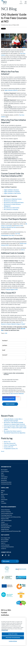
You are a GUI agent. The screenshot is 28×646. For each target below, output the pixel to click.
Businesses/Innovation (6, 482)
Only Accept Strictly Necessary (13, 637)
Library (2, 496)
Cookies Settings (13, 641)
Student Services (5, 529)
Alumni (2, 475)
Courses (3, 497)
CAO (6, 333)
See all (2, 451)
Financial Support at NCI (12, 289)
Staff (2, 473)
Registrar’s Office (5, 518)
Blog (2, 492)
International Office (5, 527)
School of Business (5, 509)
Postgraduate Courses (11, 448)
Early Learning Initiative (6, 520)
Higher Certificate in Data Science (12, 193)
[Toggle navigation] (25, 2)
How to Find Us (4, 541)
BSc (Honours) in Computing (11, 209)
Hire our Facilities (5, 539)
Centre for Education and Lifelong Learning (10, 517)
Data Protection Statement (17, 393)
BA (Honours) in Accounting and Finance (14, 202)
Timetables (3, 503)
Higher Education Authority (11, 90)
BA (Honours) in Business (10, 201)
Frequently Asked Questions (7, 546)
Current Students (5, 471)
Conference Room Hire (6, 484)
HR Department (4, 524)
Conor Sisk (8, 25)
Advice (7, 441)
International (4, 478)
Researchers (4, 480)
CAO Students (4, 476)
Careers (3, 522)
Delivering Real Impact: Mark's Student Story (15, 426)
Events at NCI (8, 447)
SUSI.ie (23, 249)
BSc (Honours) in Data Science (11, 207)
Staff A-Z (3, 543)
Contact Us (3, 548)
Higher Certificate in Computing (12, 191)
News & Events (4, 494)
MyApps (3, 490)
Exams (2, 501)
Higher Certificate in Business (11, 190)
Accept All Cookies (12, 634)
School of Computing (10, 445)
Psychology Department (6, 515)
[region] (13, 631)
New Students (4, 469)
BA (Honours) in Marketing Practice (13, 199)
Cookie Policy (5, 630)
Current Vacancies (5, 545)
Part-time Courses (10, 443)
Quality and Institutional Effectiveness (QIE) (11, 531)
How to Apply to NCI (5, 537)
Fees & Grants (4, 499)
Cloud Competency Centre (7, 513)
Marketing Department (6, 525)
